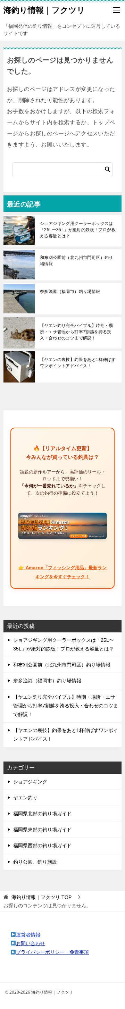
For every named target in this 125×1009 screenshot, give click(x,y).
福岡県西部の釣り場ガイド (42, 845)
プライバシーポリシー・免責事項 (52, 952)
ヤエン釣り (25, 797)
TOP (41, 897)
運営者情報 (28, 934)
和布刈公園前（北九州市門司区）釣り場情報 (76, 260)
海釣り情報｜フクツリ (44, 10)
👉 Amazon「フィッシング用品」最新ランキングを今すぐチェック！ (62, 572)
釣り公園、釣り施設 (35, 862)
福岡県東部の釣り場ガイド (42, 829)
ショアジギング (30, 781)
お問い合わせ (30, 943)
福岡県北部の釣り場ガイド (42, 813)
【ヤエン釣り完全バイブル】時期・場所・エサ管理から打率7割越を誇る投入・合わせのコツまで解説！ (76, 331)
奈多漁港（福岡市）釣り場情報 (70, 291)
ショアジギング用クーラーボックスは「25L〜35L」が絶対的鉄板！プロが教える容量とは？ (78, 229)
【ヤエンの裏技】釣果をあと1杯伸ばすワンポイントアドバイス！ (78, 362)
